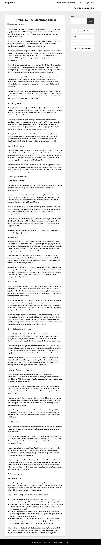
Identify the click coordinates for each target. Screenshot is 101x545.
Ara (72, 16)
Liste (80, 3)
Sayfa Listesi (90, 3)
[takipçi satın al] (16, 25)
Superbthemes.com (63, 542)
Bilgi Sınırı (10, 2)
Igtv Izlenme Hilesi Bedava (66, 3)
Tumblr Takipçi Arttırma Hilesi (84, 8)
